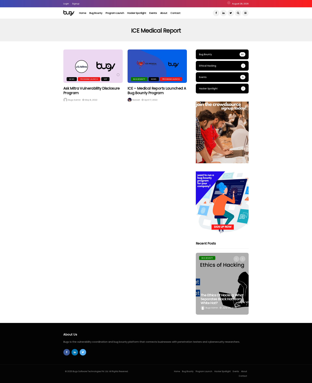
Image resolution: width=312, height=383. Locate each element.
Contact (175, 13)
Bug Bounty (95, 13)
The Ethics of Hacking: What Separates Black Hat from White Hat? (222, 299)
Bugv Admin (74, 99)
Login (66, 3)
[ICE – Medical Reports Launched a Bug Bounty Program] (157, 66)
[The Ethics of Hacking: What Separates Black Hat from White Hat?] (222, 284)
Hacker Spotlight (136, 13)
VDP (105, 79)
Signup (75, 3)
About (163, 13)
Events (153, 13)
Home (82, 13)
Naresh (136, 99)
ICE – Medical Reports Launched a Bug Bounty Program (157, 91)
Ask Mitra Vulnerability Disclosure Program (91, 91)
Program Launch (115, 13)
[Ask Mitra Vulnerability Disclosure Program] (93, 66)
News (71, 79)
